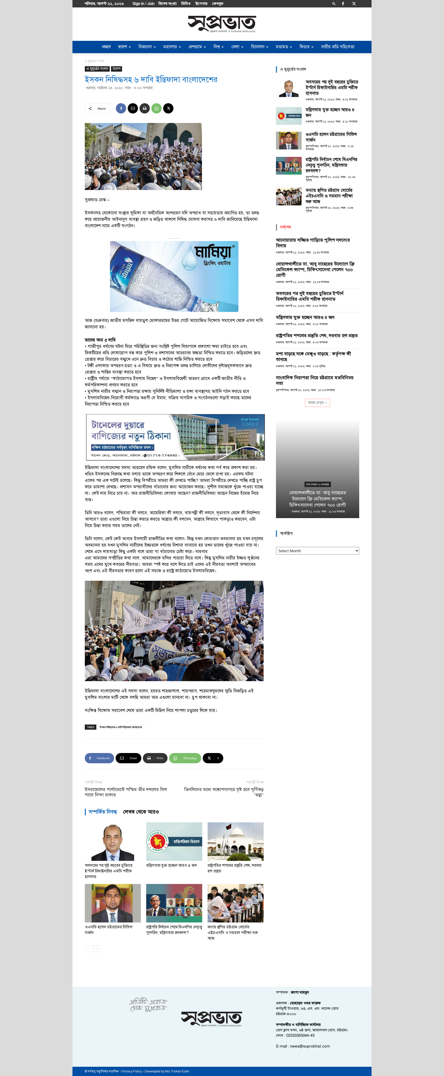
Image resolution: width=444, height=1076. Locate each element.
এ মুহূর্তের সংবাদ (97, 68)
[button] (334, 3)
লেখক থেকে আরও (141, 812)
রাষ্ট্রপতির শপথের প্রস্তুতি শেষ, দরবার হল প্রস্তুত (317, 335)
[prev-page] (88, 949)
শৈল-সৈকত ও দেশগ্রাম (317, 484)
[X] (354, 3)
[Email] (133, 108)
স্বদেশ (122, 47)
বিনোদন (257, 47)
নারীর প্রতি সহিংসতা (338, 47)
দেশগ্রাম (195, 47)
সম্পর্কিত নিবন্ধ (103, 812)
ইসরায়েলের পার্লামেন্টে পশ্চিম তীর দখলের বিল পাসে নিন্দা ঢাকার (126, 792)
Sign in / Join (143, 3)
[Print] (145, 108)
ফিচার (305, 47)
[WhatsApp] (156, 108)
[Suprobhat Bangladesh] (222, 24)
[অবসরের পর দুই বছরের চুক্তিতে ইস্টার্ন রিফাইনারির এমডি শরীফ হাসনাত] (113, 841)
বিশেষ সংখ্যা (168, 3)
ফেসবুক (217, 3)
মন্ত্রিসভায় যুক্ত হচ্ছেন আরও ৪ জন (171, 865)
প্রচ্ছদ (106, 47)
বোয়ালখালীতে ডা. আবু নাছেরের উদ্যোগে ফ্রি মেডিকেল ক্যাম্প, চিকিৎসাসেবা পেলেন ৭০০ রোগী (315, 269)
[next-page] (96, 949)
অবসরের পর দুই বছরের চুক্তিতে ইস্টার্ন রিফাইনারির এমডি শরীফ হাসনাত (109, 871)
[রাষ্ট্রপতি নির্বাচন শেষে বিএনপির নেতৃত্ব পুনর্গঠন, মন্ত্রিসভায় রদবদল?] (174, 903)
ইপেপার (201, 3)
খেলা (235, 47)
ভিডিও (186, 3)
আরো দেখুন (316, 403)
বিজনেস (145, 47)
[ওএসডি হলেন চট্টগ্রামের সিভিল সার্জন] (113, 903)
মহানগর (170, 47)
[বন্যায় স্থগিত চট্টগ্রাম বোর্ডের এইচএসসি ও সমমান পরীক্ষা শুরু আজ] (236, 903)
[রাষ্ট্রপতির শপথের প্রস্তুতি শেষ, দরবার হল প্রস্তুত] (236, 841)
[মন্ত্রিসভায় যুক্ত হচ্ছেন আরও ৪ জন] (174, 841)
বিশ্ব (217, 47)
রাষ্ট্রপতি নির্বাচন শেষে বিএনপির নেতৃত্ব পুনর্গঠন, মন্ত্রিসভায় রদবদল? (331, 165)
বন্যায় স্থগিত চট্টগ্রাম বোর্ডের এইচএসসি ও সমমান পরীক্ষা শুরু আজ (233, 933)
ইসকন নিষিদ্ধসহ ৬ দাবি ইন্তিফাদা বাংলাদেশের (121, 727)
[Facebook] (343, 3)
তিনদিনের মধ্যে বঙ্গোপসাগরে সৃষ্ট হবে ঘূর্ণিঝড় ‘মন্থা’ (224, 792)
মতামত (282, 47)
